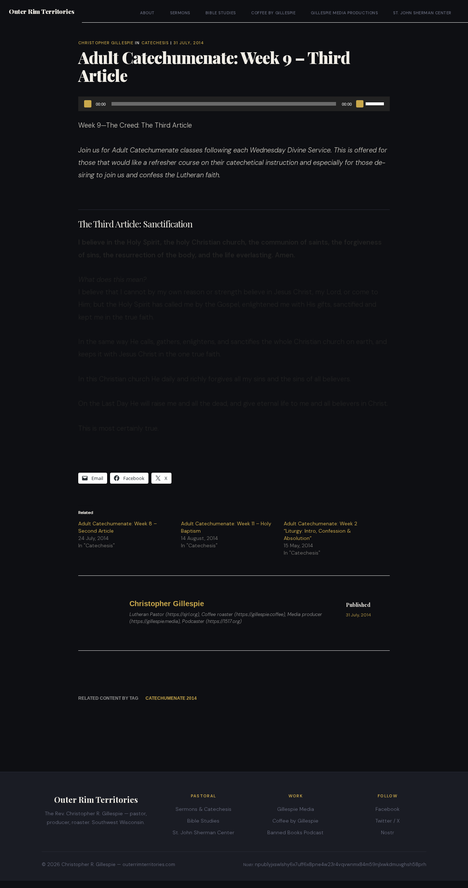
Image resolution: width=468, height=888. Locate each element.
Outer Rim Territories (42, 11)
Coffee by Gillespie (273, 12)
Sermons (180, 12)
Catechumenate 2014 (171, 698)
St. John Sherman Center (422, 12)
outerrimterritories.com (148, 864)
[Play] (87, 103)
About (147, 12)
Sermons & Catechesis (203, 809)
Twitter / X (387, 820)
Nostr (387, 832)
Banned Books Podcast (295, 832)
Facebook (387, 809)
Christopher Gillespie (105, 42)
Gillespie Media (295, 809)
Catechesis (155, 42)
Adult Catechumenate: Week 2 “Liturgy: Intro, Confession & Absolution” (320, 530)
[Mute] (359, 103)
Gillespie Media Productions (344, 12)
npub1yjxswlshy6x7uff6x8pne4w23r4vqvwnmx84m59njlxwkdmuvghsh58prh (340, 864)
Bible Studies (220, 12)
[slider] (376, 103)
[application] (234, 104)
